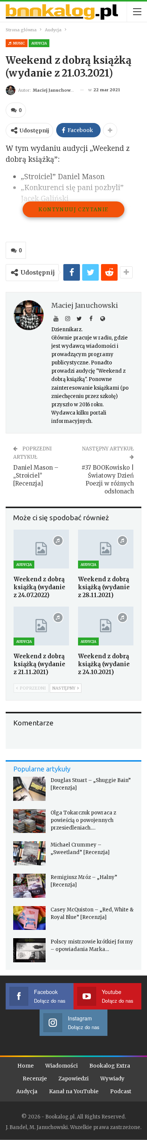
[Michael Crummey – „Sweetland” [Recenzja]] (29, 853)
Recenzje (35, 1078)
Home (25, 1065)
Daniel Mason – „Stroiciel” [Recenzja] (35, 475)
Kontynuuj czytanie (73, 209)
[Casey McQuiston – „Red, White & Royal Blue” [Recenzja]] (29, 918)
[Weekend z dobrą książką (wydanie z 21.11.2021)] (41, 626)
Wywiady (112, 1078)
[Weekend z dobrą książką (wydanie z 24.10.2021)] (105, 626)
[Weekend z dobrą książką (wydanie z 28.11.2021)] (105, 549)
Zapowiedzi (73, 1078)
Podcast (120, 1091)
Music (18, 43)
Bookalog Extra (109, 1065)
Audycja (39, 43)
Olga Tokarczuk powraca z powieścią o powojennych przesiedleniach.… (83, 820)
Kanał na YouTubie (73, 1091)
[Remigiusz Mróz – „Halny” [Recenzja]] (29, 886)
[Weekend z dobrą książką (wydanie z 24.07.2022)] (41, 549)
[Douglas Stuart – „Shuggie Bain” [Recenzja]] (29, 789)
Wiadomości (61, 1065)
